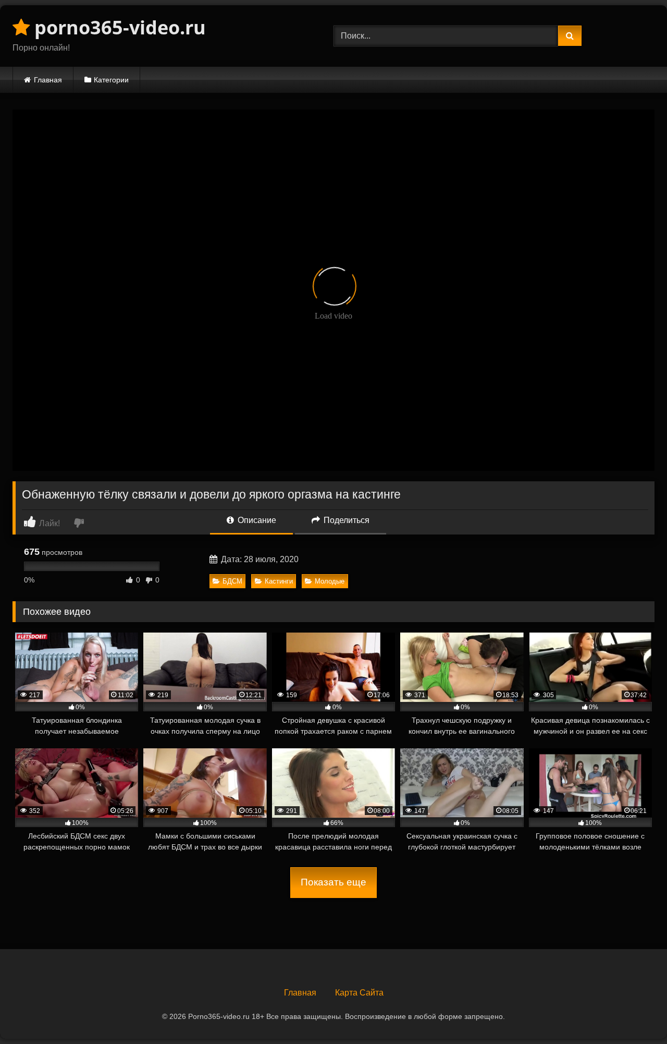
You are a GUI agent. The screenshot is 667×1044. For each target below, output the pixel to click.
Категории (111, 80)
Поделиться (345, 520)
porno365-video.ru (118, 27)
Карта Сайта (359, 992)
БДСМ (232, 581)
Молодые (329, 581)
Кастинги (279, 581)
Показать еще (333, 882)
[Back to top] (634, 1013)
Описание (256, 520)
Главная (48, 80)
